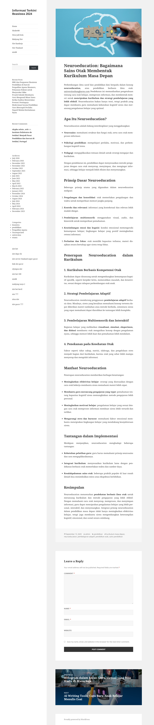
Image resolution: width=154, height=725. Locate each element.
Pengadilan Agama (19, 230)
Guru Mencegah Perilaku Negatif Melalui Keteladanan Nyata (23, 110)
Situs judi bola (17, 35)
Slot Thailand (17, 48)
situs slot (15, 299)
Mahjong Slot (17, 39)
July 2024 (15, 201)
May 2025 (16, 181)
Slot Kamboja (17, 43)
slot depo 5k (17, 254)
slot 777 (15, 294)
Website (68, 630)
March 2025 (17, 186)
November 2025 (18, 166)
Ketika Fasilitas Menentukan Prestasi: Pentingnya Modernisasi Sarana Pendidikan (25, 102)
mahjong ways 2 (18, 284)
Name (67, 608)
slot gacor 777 (17, 304)
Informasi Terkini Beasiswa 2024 (24, 12)
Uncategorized (18, 232)
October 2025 (17, 168)
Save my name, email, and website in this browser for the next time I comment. (98, 642)
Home (14, 26)
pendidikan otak (102, 536)
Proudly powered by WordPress (77, 719)
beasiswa (15, 225)
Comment (69, 573)
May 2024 (16, 203)
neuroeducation (70, 536)
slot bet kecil (17, 289)
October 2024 (17, 196)
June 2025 (16, 178)
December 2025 (18, 163)
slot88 (14, 52)
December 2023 (18, 211)
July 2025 (15, 176)
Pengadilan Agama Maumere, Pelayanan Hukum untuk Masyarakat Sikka (24, 90)
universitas (16, 235)
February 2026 (18, 161)
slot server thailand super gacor (25, 259)
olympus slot (17, 269)
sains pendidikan (116, 536)
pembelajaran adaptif (86, 536)
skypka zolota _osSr (20, 129)
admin (87, 534)
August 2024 (17, 198)
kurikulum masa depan (115, 534)
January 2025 (17, 191)
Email (67, 619)
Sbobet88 (16, 30)
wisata (14, 237)
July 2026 (15, 158)
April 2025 (16, 183)
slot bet (15, 249)
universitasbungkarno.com (77, 91)
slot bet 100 (16, 274)
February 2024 (18, 209)
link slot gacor (17, 264)
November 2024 (18, 193)
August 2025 (17, 173)
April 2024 (16, 206)
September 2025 (18, 171)
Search (15, 64)
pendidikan (16, 227)
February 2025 (18, 188)
